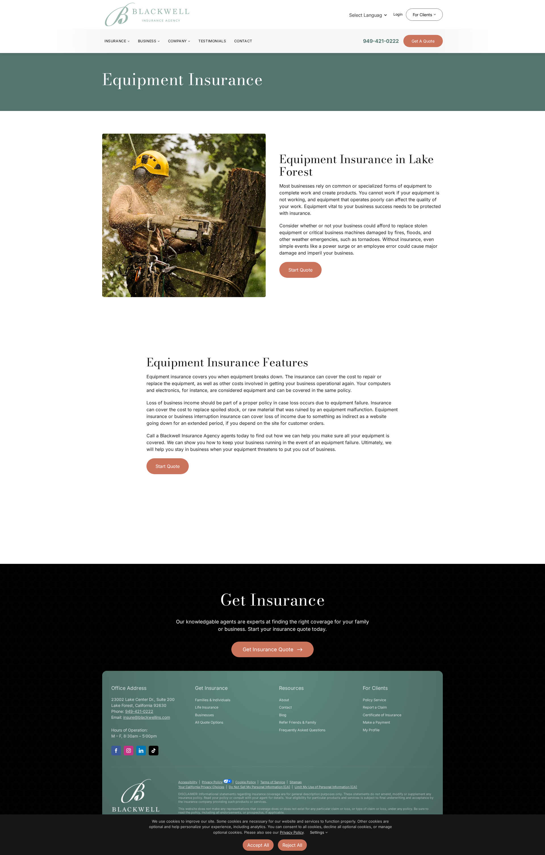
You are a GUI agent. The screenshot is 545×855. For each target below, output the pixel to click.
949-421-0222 (381, 41)
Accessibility (187, 782)
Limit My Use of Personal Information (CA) (326, 787)
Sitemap (296, 782)
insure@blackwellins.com (146, 717)
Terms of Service (272, 782)
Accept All (258, 845)
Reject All (292, 845)
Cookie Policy (245, 782)
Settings (317, 832)
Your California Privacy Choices (201, 787)
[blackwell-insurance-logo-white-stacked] (135, 780)
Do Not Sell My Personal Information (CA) (259, 787)
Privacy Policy (212, 782)
